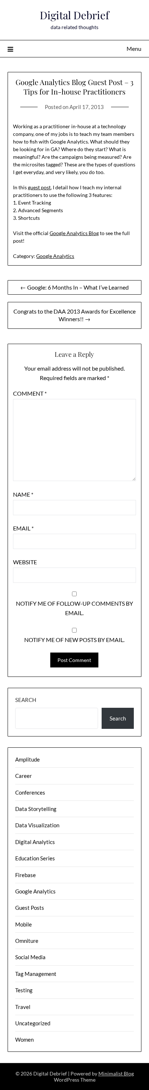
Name (23, 494)
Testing (24, 990)
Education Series (35, 858)
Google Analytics (55, 256)
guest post (39, 187)
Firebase (25, 875)
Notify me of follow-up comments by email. (74, 608)
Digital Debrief (74, 15)
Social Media (30, 957)
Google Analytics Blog (74, 233)
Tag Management (35, 973)
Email (23, 528)
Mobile (23, 924)
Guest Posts (29, 907)
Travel (22, 1007)
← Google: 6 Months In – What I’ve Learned (74, 287)
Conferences (30, 792)
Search (25, 700)
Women (24, 1039)
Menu (134, 48)
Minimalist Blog (116, 1073)
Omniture (26, 940)
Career (23, 775)
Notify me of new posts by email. (74, 639)
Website (25, 561)
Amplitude (27, 759)
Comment (30, 393)
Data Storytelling (35, 809)
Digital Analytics (35, 842)
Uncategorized (32, 1023)
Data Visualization (37, 825)
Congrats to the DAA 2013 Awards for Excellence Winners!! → (74, 315)
